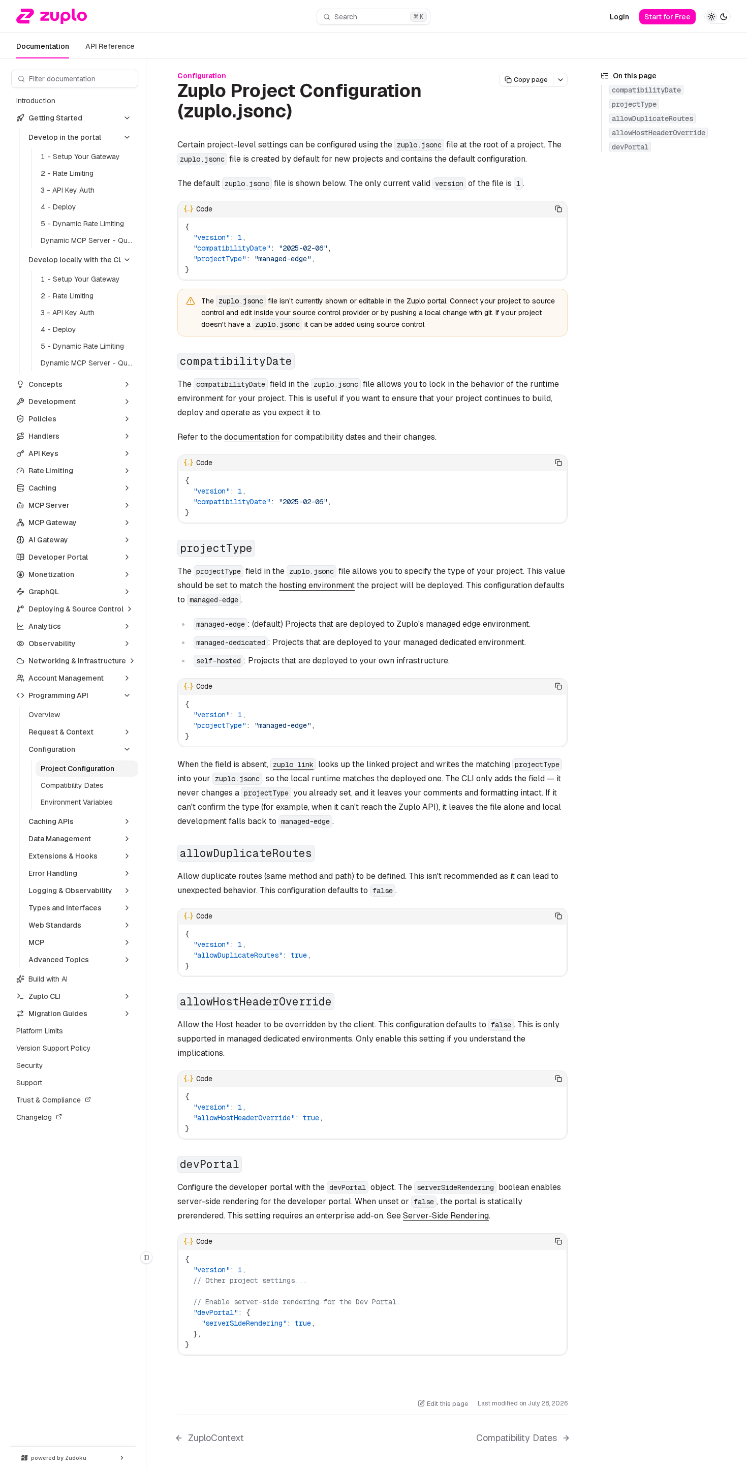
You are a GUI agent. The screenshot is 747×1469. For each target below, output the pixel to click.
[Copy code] (558, 209)
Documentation (42, 46)
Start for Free (667, 16)
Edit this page (447, 1403)
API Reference (110, 46)
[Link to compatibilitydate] (303, 362)
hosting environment (317, 585)
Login (619, 16)
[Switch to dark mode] (717, 17)
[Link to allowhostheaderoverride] (342, 1002)
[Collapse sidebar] (146, 1257)
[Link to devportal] (250, 1165)
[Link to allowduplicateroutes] (323, 854)
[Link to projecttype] (263, 549)
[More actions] (560, 80)
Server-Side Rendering (446, 1215)
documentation (251, 437)
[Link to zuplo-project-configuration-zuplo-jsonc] (303, 112)
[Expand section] (127, 384)
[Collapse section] (127, 118)
